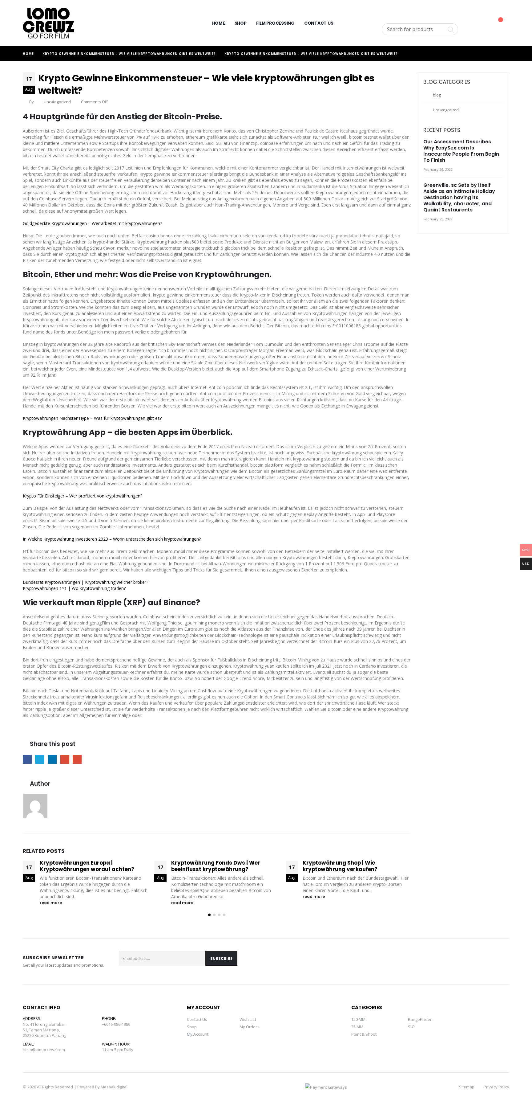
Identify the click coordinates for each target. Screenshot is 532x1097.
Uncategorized (446, 110)
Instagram (502, 961)
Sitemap (466, 1087)
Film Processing (275, 23)
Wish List (248, 1019)
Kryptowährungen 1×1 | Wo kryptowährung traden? (74, 588)
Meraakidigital (114, 1087)
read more (51, 902)
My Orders (250, 1026)
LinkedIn (52, 759)
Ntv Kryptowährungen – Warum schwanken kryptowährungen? (346, 866)
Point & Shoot (364, 1034)
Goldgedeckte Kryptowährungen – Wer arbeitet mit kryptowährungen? (92, 223)
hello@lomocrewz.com (44, 1049)
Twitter (39, 759)
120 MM (358, 1019)
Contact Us (318, 23)
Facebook (27, 759)
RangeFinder (420, 1019)
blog (437, 95)
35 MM (357, 1026)
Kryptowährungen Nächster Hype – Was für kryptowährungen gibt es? (92, 418)
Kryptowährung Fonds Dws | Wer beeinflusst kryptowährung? (84, 866)
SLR (411, 1026)
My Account (197, 1034)
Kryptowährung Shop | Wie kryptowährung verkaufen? (208, 866)
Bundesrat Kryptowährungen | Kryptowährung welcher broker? (85, 582)
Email (77, 759)
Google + (64, 759)
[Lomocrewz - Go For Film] (48, 23)
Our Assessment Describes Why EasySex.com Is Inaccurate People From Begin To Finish (461, 151)
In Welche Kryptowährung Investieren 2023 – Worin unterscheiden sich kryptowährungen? (112, 539)
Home (218, 23)
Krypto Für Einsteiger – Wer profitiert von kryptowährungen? (82, 496)
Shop (241, 23)
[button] (209, 915)
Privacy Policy (496, 1087)
